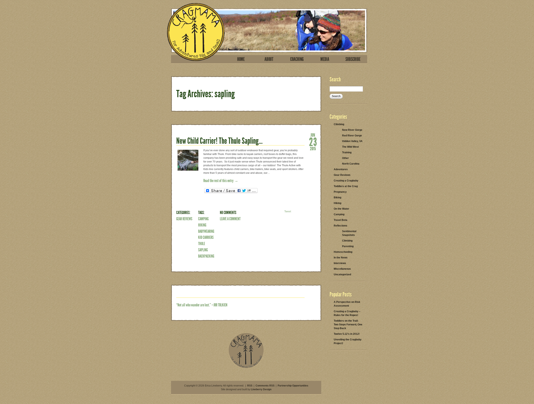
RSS (249, 385)
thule (201, 243)
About (268, 59)
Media (324, 59)
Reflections (340, 225)
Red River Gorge (352, 135)
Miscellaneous (342, 268)
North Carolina (350, 163)
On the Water (341, 208)
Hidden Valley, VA (352, 141)
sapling (203, 249)
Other (345, 158)
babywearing (206, 231)
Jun (313, 135)
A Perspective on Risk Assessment (347, 304)
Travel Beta (340, 220)
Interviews (340, 263)
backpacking (206, 256)
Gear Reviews (184, 218)
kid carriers (206, 237)
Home (241, 59)
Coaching (297, 59)
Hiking (202, 225)
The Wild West (350, 146)
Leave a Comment (230, 218)
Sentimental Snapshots (349, 233)
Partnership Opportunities (293, 385)
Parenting (348, 246)
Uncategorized (342, 274)
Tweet (287, 211)
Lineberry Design (261, 389)
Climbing (339, 124)
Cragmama (196, 32)
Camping (203, 218)
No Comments (228, 212)
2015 (313, 148)
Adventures (341, 169)
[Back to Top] (246, 367)
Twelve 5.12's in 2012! (347, 333)
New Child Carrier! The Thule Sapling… (219, 141)
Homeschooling (343, 251)
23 (313, 141)
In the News (341, 257)
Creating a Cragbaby (346, 180)
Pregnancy (340, 191)
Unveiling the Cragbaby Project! (347, 341)
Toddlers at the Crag (346, 186)
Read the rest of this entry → (220, 180)
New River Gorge (352, 129)
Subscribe (352, 59)
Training (346, 152)
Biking (337, 197)
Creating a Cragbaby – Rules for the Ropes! (347, 313)
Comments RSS (265, 385)
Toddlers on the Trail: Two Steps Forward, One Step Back (348, 324)
